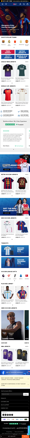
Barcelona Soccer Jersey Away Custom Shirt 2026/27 (7, 79)
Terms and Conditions (19, 431)
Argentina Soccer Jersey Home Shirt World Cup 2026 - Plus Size (7, 301)
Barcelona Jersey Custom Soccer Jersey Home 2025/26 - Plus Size (21, 301)
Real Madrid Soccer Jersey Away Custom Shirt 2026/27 (22, 79)
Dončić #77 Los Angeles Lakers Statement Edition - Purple (7, 363)
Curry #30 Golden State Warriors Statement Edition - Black (22, 363)
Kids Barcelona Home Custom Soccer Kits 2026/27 (21, 235)
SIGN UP (25, 436)
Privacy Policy (9, 431)
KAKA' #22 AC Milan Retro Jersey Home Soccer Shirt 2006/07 (20, 191)
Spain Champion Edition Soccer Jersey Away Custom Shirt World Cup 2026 (22, 103)
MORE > (27, 61)
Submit (26, 394)
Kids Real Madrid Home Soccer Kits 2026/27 (7, 235)
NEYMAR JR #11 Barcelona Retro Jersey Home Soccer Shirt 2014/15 (7, 191)
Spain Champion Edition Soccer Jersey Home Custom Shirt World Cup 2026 (7, 103)
